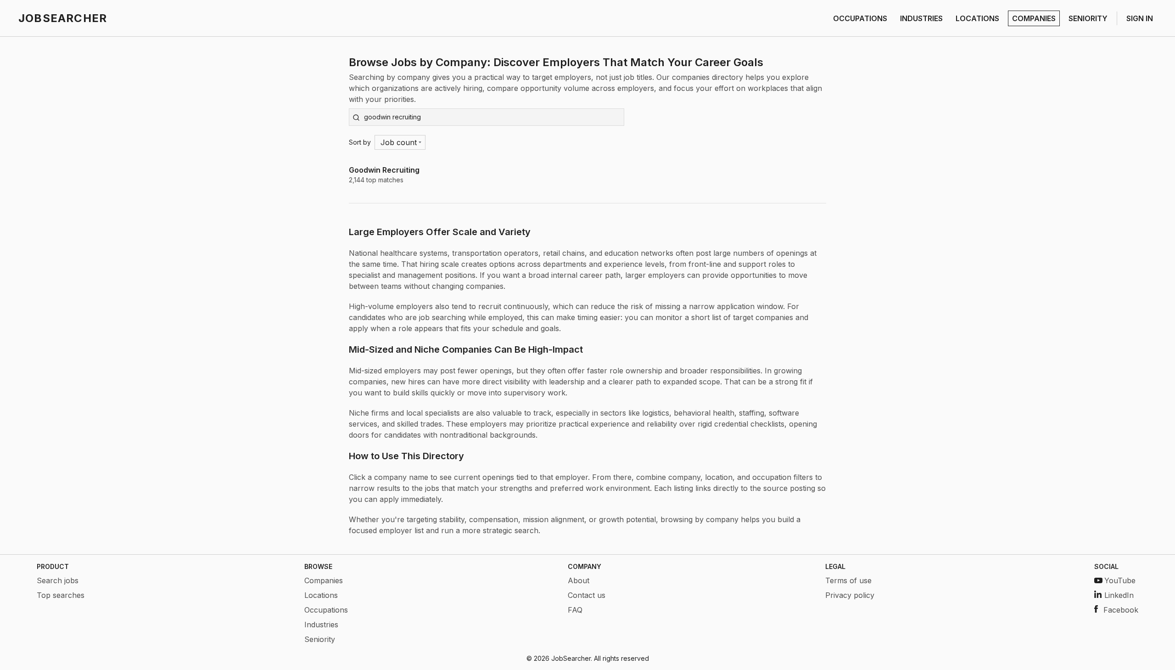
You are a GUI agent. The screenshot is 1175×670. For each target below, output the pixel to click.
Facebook (1120, 609)
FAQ (575, 609)
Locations (321, 595)
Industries (321, 624)
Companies (323, 580)
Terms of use (848, 580)
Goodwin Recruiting (384, 170)
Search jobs (57, 580)
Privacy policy (849, 595)
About (578, 580)
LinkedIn (1119, 595)
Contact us (586, 595)
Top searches (60, 595)
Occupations (326, 609)
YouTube (1120, 580)
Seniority (319, 639)
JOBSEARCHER (62, 18)
